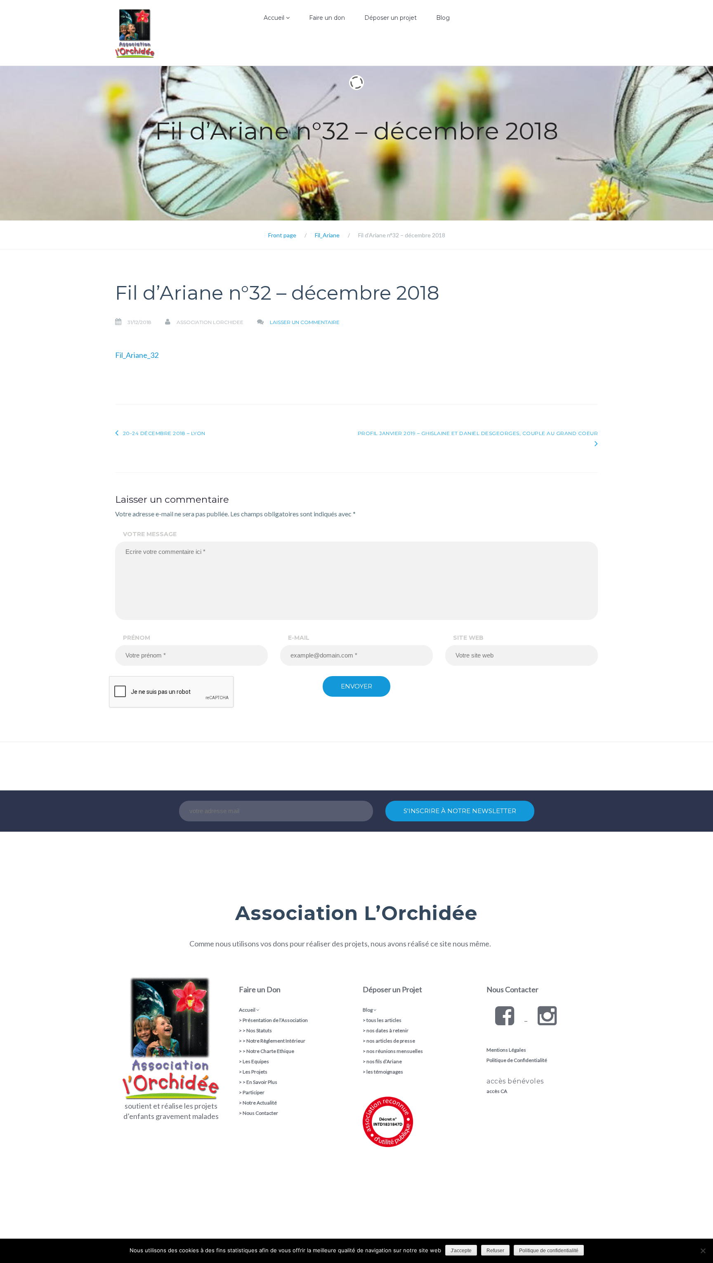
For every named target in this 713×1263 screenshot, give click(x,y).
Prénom (136, 637)
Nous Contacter (260, 1113)
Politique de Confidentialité (516, 1060)
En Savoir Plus (261, 1082)
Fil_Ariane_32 (136, 355)
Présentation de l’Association (275, 1020)
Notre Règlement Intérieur (275, 1041)
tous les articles (383, 1020)
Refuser (495, 1251)
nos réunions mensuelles (394, 1051)
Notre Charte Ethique (270, 1051)
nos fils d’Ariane (384, 1061)
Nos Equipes (254, 64)
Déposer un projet (390, 17)
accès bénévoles (515, 1081)
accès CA (496, 1091)
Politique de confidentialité (548, 1251)
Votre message (150, 534)
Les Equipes (256, 1061)
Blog (443, 17)
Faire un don (327, 17)
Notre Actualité (260, 1103)
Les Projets (255, 1072)
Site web (468, 637)
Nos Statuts (259, 1030)
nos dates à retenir (387, 1030)
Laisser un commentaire (305, 322)
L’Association (255, 47)
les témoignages (384, 1072)
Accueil (275, 17)
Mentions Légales (506, 1050)
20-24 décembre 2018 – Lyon (164, 433)
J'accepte (461, 1251)
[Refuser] (703, 1250)
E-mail (298, 637)
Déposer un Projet (392, 989)
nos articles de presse (390, 1041)
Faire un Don (260, 989)
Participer (253, 1092)
